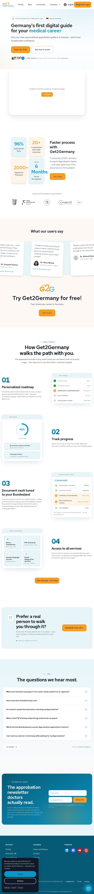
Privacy (86, 881)
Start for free (20, 49)
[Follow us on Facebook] (73, 850)
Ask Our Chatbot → (85, 747)
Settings (7, 887)
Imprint (13, 887)
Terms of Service (64, 891)
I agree (20, 874)
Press (35, 862)
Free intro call (11, 853)
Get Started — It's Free (47, 580)
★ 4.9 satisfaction (62, 58)
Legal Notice (70, 881)
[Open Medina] (88, 888)
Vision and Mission (40, 849)
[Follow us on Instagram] (86, 850)
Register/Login (82, 4)
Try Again (47, 94)
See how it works (42, 49)
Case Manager (11, 857)
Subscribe (80, 800)
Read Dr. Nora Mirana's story (42, 269)
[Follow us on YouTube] (79, 850)
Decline (20, 881)
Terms (79, 881)
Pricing (8, 849)
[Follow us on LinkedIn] (67, 850)
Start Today (47, 313)
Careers (36, 857)
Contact (36, 853)
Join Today (57, 176)
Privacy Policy (70, 805)
